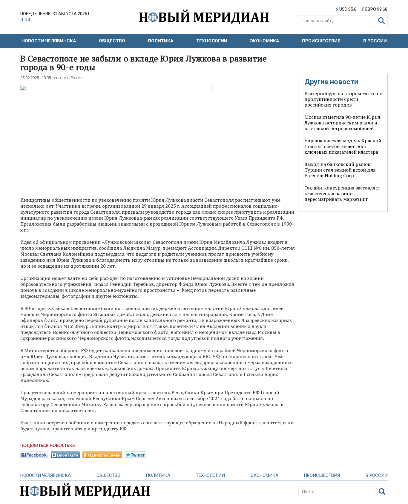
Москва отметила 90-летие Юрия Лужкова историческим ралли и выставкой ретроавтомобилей (342, 123)
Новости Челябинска (49, 41)
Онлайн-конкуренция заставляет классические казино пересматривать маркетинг (342, 193)
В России (375, 41)
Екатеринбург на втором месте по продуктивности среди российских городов (343, 99)
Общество (112, 41)
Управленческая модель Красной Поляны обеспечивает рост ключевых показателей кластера (342, 146)
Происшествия (321, 41)
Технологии (211, 41)
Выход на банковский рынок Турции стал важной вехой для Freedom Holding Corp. (340, 170)
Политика (161, 41)
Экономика (264, 41)
